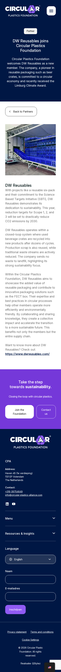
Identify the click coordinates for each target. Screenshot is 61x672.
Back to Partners (23, 111)
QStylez (36, 663)
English (18, 559)
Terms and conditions (42, 632)
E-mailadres (12, 588)
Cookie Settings (30, 639)
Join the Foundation (19, 411)
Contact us (46, 411)
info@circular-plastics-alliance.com (23, 495)
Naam (8, 571)
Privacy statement (17, 632)
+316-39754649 (14, 491)
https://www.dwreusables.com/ (27, 354)
